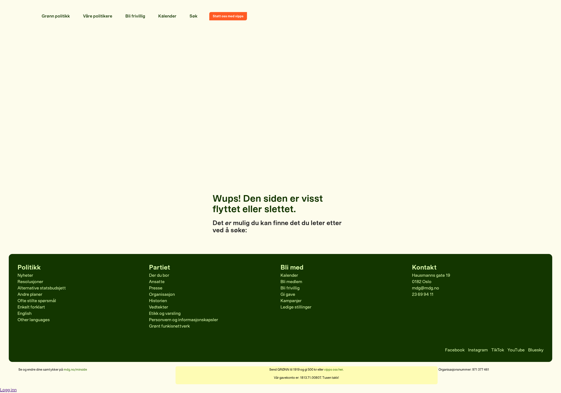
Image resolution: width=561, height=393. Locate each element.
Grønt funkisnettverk (169, 326)
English (25, 313)
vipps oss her (333, 369)
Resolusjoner (30, 282)
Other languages (34, 320)
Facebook (455, 350)
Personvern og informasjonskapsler (183, 320)
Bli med (292, 267)
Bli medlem (291, 282)
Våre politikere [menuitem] (97, 16)
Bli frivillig (290, 288)
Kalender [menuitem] (167, 16)
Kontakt (424, 267)
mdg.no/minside (75, 369)
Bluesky (535, 350)
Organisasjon (162, 294)
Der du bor (159, 275)
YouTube (516, 350)
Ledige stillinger (295, 307)
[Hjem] (28, 16)
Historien (158, 301)
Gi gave (287, 294)
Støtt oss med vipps (228, 16)
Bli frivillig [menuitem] (135, 16)
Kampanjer (291, 301)
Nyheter (25, 275)
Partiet (159, 267)
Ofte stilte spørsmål (37, 301)
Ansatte (157, 282)
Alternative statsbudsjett (42, 288)
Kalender (289, 275)
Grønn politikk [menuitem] (56, 16)
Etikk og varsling (165, 313)
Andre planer (30, 294)
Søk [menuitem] (193, 16)
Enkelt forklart (31, 307)
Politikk (29, 267)
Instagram (478, 350)
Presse (155, 288)
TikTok (497, 350)
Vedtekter (158, 307)
